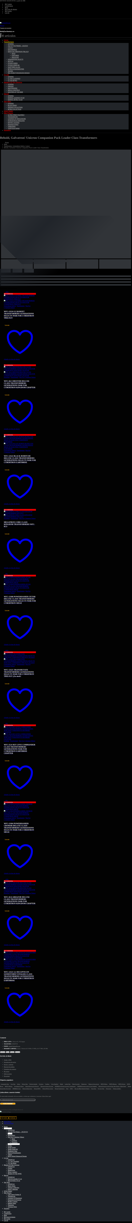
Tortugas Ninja (14, 128)
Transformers (9, 42)
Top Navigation (8, 1123)
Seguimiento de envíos (10, 1062)
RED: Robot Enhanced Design (19, 73)
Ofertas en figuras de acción (46, 1086)
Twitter (7, 1052)
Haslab (61, 1084)
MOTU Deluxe (104, 1084)
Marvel (6, 94)
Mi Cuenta (8, 4)
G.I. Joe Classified (14, 79)
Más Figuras (8, 113)
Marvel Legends (76, 1084)
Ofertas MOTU (37, 1088)
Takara (10, 71)
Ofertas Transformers (59, 1088)
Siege (13, 54)
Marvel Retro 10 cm (15, 100)
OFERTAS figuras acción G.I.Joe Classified (87, 1086)
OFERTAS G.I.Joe (17, 1088)
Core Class (13, 1084)
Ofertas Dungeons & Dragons (32, 1086)
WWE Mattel (8, 1191)
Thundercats (13, 117)
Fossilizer (47, 1084)
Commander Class (5, 1084)
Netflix (10, 61)
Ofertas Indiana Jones (27, 1088)
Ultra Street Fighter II (16, 115)
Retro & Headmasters (16, 69)
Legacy (10, 48)
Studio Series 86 (13, 65)
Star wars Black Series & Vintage (82, 1088)
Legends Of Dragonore (17, 119)
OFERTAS (11, 44)
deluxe (18, 1084)
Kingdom (15, 57)
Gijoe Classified (54, 1084)
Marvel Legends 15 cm (16, 98)
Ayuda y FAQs (7, 1060)
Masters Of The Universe (13, 82)
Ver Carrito (4, 1118)
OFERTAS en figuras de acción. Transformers (65, 1086)
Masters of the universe (94, 1084)
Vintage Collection (15, 107)
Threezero (12, 127)
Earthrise (15, 55)
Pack (67, 1088)
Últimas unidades (117, 1088)
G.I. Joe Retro (12, 1163)
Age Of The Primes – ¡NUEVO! (18, 46)
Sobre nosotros (8, 1074)
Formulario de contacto (10, 1069)
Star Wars (7, 102)
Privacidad (7, 1076)
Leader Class (68, 1084)
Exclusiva (41, 1084)
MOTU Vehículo (8, 1086)
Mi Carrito (8, 11)
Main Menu (7, 1121)
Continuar (12, 1118)
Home (6, 1126)
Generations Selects (15, 59)
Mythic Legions (13, 123)
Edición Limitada (33, 1084)
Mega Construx (14, 90)
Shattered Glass (14, 67)
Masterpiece (12, 50)
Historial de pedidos (9, 1067)
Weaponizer (108, 1088)
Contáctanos (9, 6)
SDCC (71, 1088)
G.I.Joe (6, 75)
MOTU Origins (121, 1084)
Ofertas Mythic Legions (47, 1088)
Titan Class (93, 1088)
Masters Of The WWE (15, 92)
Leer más (7, 325)
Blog (6, 7)
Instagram (17, 1052)
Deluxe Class (25, 1084)
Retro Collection (14, 109)
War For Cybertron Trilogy (18, 52)
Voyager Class (101, 1088)
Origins (11, 86)
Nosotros (7, 130)
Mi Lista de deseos (11, 9)
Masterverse (12, 88)
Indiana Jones (13, 125)
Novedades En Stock (19, 1086)
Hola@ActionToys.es (14, 1046)
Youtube (12, 1052)
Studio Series (13, 63)
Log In (7, 13)
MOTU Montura (113, 1084)
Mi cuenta (6, 1071)
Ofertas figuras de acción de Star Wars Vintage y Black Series (112, 1086)
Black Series (12, 105)
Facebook (2, 1052)
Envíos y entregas (8, 1064)
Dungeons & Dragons (16, 121)
